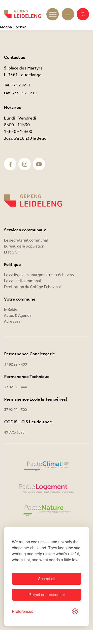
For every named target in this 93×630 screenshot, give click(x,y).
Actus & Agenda (17, 315)
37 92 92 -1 (21, 85)
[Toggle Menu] (53, 14)
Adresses (12, 321)
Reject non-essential (47, 594)
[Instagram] (24, 164)
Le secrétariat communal (26, 240)
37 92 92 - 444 (15, 387)
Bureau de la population (24, 246)
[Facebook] (10, 164)
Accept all (46, 578)
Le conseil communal (22, 281)
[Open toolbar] (68, 14)
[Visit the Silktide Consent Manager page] (75, 611)
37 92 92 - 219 (24, 93)
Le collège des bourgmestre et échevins (39, 275)
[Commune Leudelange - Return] (22, 14)
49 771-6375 (14, 432)
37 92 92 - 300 (15, 409)
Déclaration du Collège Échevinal (32, 287)
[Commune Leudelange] (33, 200)
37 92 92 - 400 (15, 364)
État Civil (11, 252)
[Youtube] (39, 164)
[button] (83, 14)
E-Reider (11, 310)
